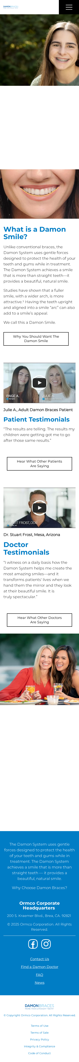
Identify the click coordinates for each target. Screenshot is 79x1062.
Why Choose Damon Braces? (39, 887)
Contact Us (39, 959)
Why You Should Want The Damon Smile (36, 338)
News (39, 983)
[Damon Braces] (9, 7)
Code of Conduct (39, 1053)
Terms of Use (39, 1025)
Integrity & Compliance (39, 1046)
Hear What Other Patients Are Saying (39, 463)
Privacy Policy (39, 1039)
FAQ (39, 975)
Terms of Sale (39, 1032)
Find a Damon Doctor (39, 967)
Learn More (20, 819)
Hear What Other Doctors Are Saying (39, 620)
